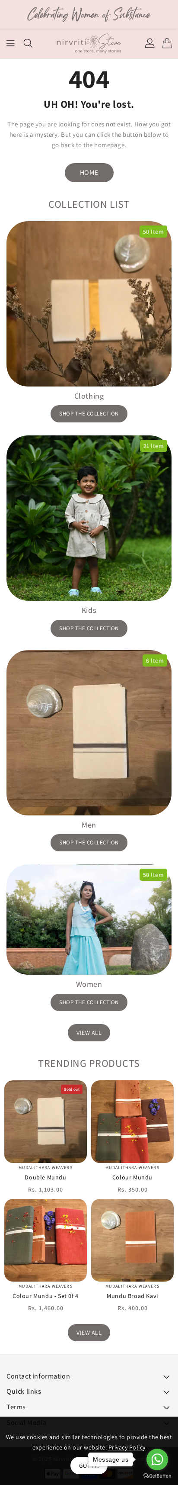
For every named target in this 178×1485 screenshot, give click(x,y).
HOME (89, 172)
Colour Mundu (132, 1177)
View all (89, 1033)
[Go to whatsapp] (157, 1459)
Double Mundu (45, 1177)
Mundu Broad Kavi (132, 1296)
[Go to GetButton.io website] (157, 1476)
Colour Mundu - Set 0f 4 (46, 1296)
